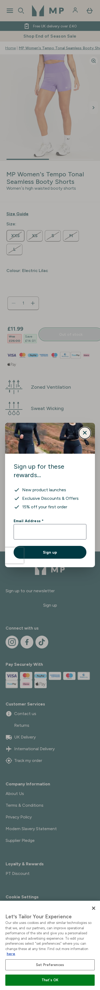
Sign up (50, 552)
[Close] (93, 908)
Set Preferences (50, 965)
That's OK (50, 980)
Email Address (28, 521)
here (11, 954)
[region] (50, 945)
